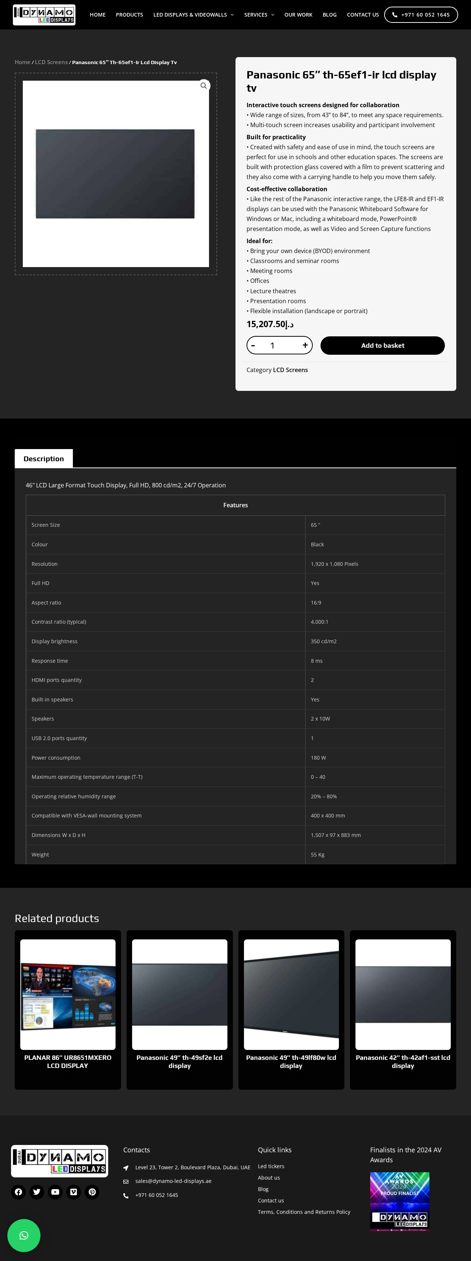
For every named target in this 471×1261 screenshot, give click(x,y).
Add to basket (382, 345)
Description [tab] (44, 458)
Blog (263, 1188)
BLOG (330, 14)
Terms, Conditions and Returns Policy (304, 1211)
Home (98, 14)
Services (256, 14)
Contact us (363, 14)
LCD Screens (51, 62)
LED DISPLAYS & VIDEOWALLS (190, 14)
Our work (298, 14)
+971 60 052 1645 (425, 14)
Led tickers (271, 1166)
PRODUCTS (129, 14)
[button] (230, 14)
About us (269, 1177)
